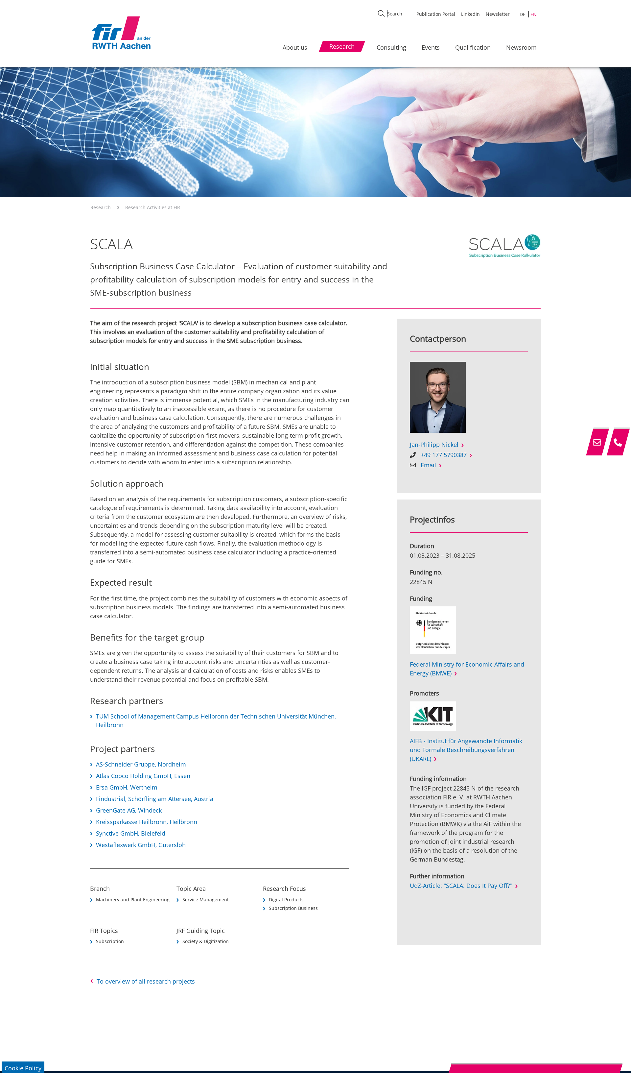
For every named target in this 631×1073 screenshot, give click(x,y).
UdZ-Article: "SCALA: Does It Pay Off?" (461, 886)
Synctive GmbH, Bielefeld (130, 833)
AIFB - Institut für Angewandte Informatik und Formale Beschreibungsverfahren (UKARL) (466, 750)
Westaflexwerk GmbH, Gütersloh (141, 845)
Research (100, 207)
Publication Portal (435, 14)
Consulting (391, 47)
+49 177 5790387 (444, 455)
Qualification (473, 47)
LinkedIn (470, 14)
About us (295, 47)
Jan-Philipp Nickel (434, 445)
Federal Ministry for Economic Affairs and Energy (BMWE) (467, 668)
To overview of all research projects (146, 981)
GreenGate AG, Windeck (129, 810)
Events (431, 47)
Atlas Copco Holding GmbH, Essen (143, 776)
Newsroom (521, 47)
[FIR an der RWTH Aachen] (121, 33)
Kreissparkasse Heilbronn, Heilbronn (146, 822)
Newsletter (498, 14)
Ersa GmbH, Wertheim (126, 787)
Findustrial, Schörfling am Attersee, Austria (154, 799)
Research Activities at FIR (152, 207)
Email (428, 465)
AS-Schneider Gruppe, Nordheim (141, 764)
